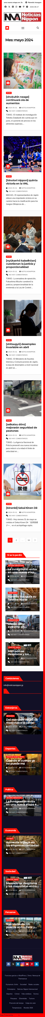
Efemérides (23, 998)
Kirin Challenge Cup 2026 (24, 756)
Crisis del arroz (14, 647)
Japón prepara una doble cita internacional (29, 763)
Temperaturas (13, 620)
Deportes (9, 994)
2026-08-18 (22, 727)
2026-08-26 (14, 576)
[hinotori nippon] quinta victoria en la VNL (21, 182)
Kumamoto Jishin (12, 984)
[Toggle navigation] (23, 28)
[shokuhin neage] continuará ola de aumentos (17, 100)
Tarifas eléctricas (22, 838)
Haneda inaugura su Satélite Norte (22, 598)
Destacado (20, 797)
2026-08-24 (22, 890)
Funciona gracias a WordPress (16, 975)
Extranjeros (11, 989)
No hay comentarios (18, 111)
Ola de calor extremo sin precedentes (17, 627)
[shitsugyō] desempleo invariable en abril (21, 345)
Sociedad (23, 984)
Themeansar (22, 979)
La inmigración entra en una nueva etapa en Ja (22, 572)
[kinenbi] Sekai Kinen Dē (21, 508)
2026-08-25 (22, 808)
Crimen (17, 994)
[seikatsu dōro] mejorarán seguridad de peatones (21, 427)
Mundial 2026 (28, 1008)
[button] (38, 28)
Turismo (32, 998)
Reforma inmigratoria (16, 565)
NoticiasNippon (28, 108)
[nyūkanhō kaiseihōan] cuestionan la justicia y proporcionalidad (21, 264)
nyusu (9, 93)
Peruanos (19, 716)
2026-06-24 (22, 931)
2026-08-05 (22, 768)
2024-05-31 (13, 108)
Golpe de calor (31, 1003)
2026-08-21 (22, 849)
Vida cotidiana (26, 994)
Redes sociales (33, 984)
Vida (17, 879)
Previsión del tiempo (16, 1003)
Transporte (13, 592)
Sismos (36, 994)
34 (29, 540)
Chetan (15, 1015)
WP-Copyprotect (25, 1015)
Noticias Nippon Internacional (27, 989)
